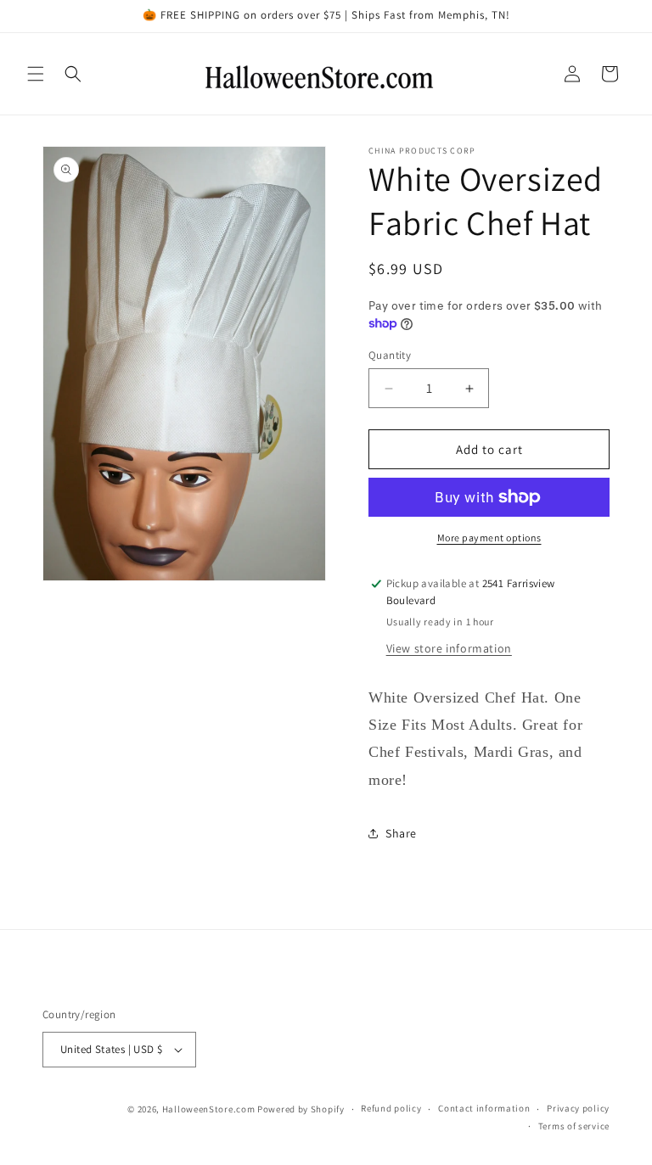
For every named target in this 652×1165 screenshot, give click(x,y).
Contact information (484, 1108)
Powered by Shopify (301, 1109)
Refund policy (391, 1108)
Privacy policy (578, 1108)
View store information (449, 648)
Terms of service (574, 1126)
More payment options (489, 537)
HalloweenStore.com (209, 1109)
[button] (35, 73)
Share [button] (401, 833)
